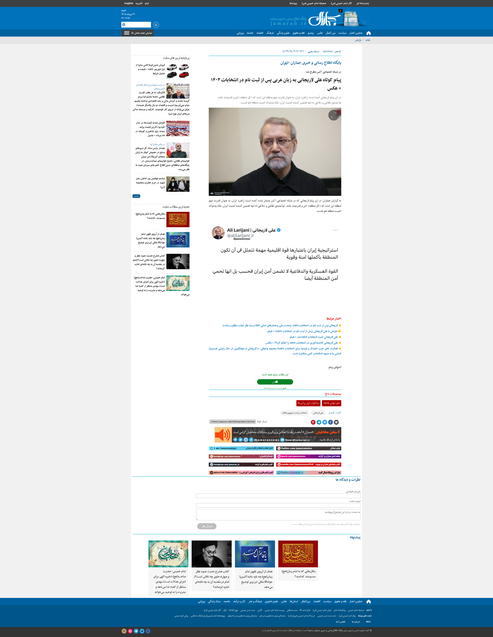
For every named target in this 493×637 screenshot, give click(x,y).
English (128, 3)
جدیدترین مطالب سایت (176, 206)
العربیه (139, 3)
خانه (368, 40)
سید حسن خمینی (247, 610)
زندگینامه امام (339, 610)
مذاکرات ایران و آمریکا (308, 403)
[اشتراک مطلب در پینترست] (313, 422)
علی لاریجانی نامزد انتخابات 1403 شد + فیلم (314, 337)
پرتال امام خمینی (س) (347, 616)
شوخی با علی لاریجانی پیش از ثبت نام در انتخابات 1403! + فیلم (302, 331)
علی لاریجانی (318, 413)
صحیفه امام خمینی (356, 610)
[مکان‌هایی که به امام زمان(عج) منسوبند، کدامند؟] (177, 219)
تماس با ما (340, 622)
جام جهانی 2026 (332, 403)
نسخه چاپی (313, 51)
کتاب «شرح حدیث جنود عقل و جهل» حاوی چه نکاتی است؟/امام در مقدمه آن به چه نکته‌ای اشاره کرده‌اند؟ (149, 262)
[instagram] (124, 631)
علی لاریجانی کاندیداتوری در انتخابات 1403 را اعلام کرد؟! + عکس (302, 342)
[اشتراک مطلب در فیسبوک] (330, 422)
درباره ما (356, 622)
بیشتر (136, 196)
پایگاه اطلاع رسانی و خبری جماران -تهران (310, 63)
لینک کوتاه (262, 422)
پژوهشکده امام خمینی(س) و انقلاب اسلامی (208, 616)
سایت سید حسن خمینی (327, 616)
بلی (273, 382)
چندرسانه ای (362, 3)
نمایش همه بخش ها (141, 32)
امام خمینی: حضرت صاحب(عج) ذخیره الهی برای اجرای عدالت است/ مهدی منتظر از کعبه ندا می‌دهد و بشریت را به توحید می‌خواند (161, 286)
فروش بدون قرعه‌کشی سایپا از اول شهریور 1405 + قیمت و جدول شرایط (150, 69)
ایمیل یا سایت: (355, 501)
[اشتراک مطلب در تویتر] (324, 422)
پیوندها (293, 3)
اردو (147, 3)
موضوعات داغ (333, 393)
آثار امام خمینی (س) (341, 3)
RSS (368, 622)
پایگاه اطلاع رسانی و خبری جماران (328, 630)
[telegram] (136, 631)
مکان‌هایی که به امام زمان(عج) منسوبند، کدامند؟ (150, 216)
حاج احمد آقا (305, 610)
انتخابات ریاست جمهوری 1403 (294, 413)
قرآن (224, 610)
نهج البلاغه (233, 610)
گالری (259, 610)
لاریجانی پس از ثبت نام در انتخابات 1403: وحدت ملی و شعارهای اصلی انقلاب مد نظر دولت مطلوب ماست (280, 325)
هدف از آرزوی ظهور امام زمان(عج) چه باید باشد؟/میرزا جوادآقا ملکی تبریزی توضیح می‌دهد (150, 240)
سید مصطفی (292, 610)
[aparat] (130, 631)
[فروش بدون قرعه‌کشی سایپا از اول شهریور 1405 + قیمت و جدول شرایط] (177, 70)
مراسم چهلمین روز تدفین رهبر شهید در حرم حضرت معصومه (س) (150, 182)
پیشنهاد (355, 537)
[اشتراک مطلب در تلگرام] (319, 422)
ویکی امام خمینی (181, 616)
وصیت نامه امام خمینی (274, 610)
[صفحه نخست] (369, 33)
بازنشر (358, 40)
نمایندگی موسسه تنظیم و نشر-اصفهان (242, 616)
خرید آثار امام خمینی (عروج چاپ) (301, 616)
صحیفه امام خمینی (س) (314, 3)
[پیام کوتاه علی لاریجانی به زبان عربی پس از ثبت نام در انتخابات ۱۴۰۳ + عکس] (275, 152)
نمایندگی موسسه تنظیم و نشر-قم (272, 616)
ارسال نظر (207, 526)
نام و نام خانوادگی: (353, 492)
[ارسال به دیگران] (336, 422)
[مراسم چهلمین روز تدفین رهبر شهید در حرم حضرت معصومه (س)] (177, 184)
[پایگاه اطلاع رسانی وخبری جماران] (304, 19)
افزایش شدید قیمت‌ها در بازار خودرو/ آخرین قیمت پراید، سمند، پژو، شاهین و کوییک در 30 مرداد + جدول (150, 129)
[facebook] (148, 631)
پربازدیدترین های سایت (176, 57)
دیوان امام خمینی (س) (322, 610)
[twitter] (142, 631)
